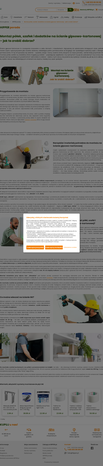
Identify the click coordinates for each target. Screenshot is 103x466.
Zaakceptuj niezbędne (54, 247)
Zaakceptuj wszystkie (35, 247)
